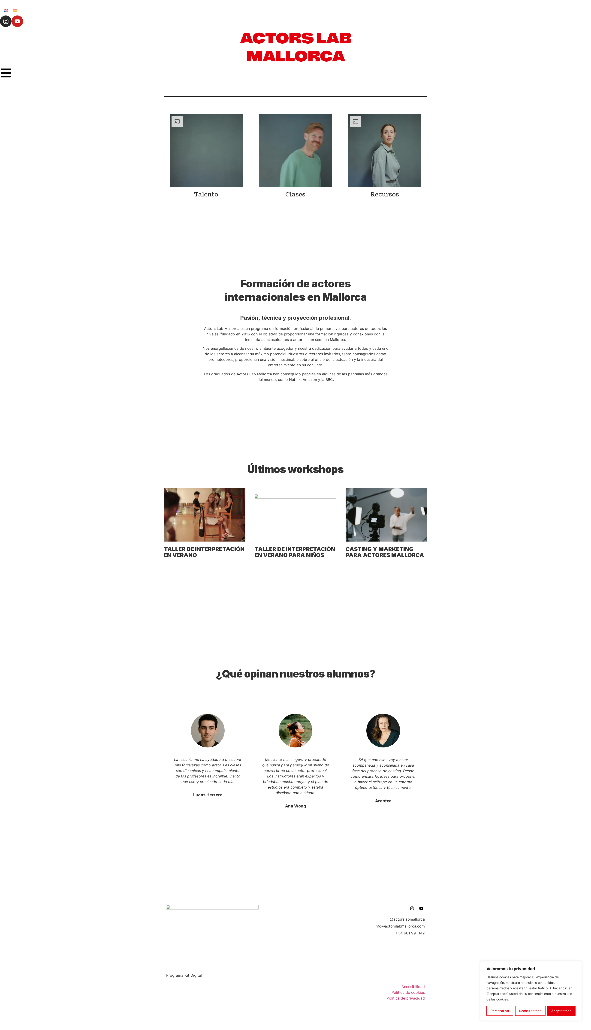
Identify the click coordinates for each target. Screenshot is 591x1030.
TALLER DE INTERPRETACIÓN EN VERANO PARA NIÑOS (295, 552)
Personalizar (500, 1011)
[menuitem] (6, 10)
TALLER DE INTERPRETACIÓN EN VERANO (204, 552)
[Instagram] (6, 21)
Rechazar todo (530, 1011)
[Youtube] (17, 21)
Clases (295, 194)
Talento (206, 194)
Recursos (385, 194)
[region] (531, 991)
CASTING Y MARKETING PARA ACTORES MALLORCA (385, 552)
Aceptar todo (561, 1011)
